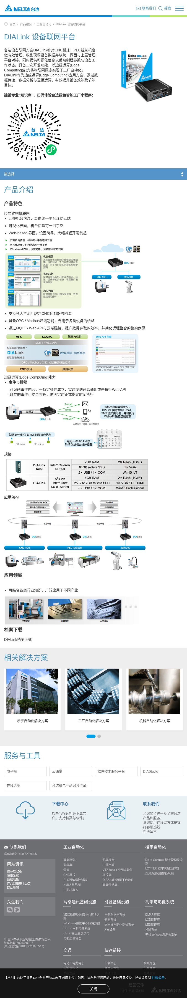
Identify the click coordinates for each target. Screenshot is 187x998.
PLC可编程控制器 (75, 880)
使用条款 (13, 875)
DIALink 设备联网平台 (70, 24)
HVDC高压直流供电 (76, 933)
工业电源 (108, 865)
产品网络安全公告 (19, 883)
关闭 (93, 989)
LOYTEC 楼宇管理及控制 (162, 868)
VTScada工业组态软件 (118, 870)
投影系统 (151, 929)
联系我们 (18, 847)
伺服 (66, 870)
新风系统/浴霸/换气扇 (159, 873)
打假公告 (158, 977)
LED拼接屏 (152, 924)
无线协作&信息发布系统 (161, 934)
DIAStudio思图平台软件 (118, 880)
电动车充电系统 (114, 914)
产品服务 (26, 24)
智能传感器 (110, 885)
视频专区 (150, 963)
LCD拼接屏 (152, 919)
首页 (13, 24)
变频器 (67, 865)
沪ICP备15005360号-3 (18, 943)
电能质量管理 (72, 938)
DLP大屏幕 (152, 914)
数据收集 (13, 879)
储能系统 (110, 919)
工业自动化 (43, 24)
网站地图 (13, 887)
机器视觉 (108, 860)
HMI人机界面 (72, 885)
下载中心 (110, 963)
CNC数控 (69, 875)
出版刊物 (150, 968)
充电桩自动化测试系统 (119, 924)
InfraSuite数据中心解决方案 (81, 923)
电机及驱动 (70, 968)
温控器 (107, 875)
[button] (91, 736)
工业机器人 (70, 890)
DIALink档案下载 (18, 640)
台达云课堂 (111, 968)
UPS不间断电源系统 (76, 928)
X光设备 (109, 929)
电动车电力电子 (73, 963)
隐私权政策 (14, 871)
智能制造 (69, 860)
